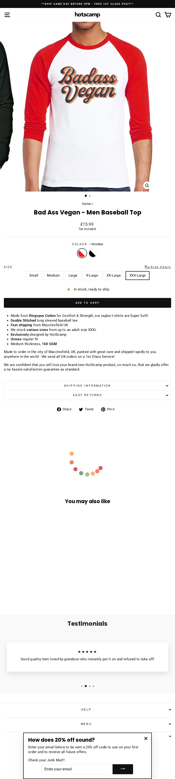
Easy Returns (87, 395)
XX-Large (114, 275)
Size (87, 267)
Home (86, 204)
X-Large (92, 275)
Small (34, 275)
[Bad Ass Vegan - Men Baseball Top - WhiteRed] (33, 593)
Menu (86, 724)
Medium (53, 275)
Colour (87, 244)
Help (86, 709)
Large (73, 275)
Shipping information (87, 385)
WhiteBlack (93, 253)
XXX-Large (137, 275)
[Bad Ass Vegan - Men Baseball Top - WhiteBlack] (38, 593)
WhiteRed (82, 253)
